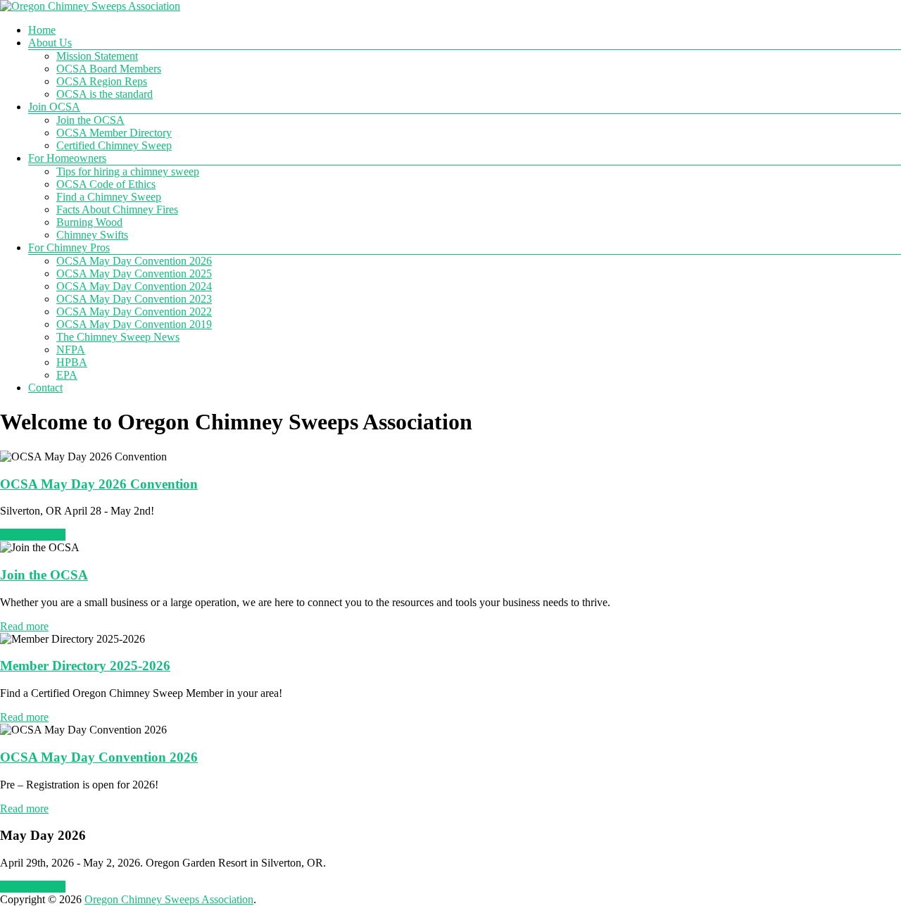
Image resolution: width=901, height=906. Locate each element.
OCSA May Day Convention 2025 (134, 273)
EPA (66, 375)
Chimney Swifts (92, 235)
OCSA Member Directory (114, 133)
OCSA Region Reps (101, 81)
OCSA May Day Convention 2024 (134, 286)
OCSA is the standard (104, 94)
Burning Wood (89, 222)
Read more (24, 626)
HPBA (71, 362)
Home (42, 30)
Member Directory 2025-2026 (85, 665)
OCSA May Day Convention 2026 (134, 261)
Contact (45, 388)
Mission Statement (97, 56)
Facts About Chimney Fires (117, 209)
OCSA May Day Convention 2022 (134, 311)
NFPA (70, 350)
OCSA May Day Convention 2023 (134, 299)
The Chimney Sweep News (117, 337)
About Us (50, 43)
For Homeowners (67, 158)
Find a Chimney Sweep (108, 197)
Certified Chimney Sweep (114, 145)
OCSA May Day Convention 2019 (134, 324)
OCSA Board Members (108, 69)
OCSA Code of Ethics (106, 184)
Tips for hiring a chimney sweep (127, 171)
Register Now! (32, 535)
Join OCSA (54, 107)
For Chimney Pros (69, 247)
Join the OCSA (90, 120)
